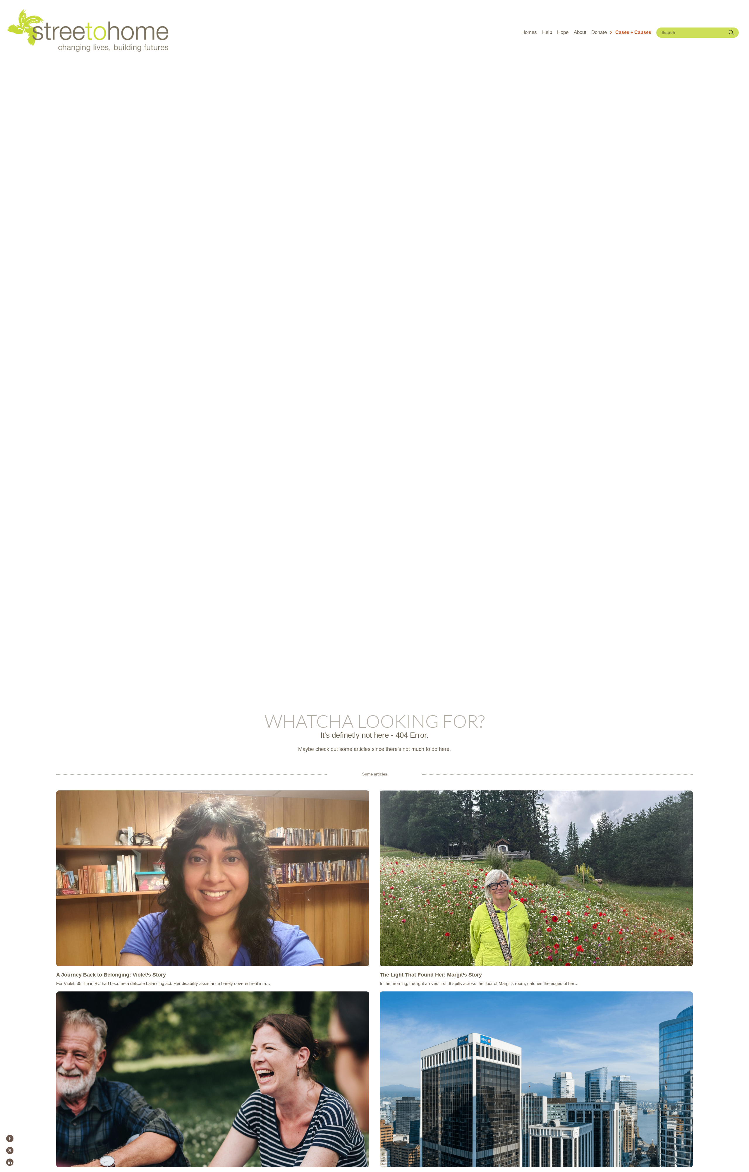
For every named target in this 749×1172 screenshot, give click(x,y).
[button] (630, 32)
